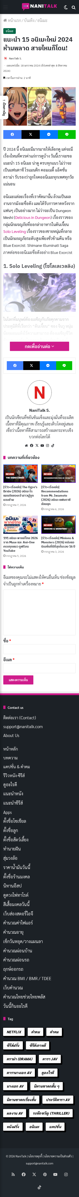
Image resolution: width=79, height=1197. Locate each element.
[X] (37, 445)
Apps (7, 812)
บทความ (10, 757)
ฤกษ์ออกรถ (13, 969)
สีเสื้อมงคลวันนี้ (16, 904)
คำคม (35, 1031)
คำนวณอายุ (13, 932)
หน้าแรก (14, 20)
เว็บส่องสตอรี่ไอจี (18, 913)
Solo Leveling (14, 231)
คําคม (54, 1031)
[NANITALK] (39, 7)
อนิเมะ (42, 20)
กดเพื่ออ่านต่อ (38, 346)
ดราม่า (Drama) (19, 1059)
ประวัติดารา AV (58, 1099)
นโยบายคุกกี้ (35, 1156)
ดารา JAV (49, 1059)
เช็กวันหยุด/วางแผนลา (23, 941)
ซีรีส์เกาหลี (37, 1045)
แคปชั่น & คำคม (16, 766)
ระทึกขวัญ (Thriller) (51, 1113)
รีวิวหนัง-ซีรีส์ (14, 775)
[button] (4, 107)
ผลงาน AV (15, 1113)
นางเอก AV (15, 1086)
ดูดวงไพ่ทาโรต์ (16, 895)
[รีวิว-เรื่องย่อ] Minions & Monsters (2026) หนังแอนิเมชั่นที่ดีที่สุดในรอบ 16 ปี (58, 542)
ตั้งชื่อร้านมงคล (16, 876)
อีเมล (8, 659)
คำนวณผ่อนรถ (16, 960)
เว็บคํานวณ (13, 987)
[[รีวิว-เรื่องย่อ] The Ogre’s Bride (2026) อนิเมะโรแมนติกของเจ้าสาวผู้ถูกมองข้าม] (20, 473)
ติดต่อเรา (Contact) (19, 717)
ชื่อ (7, 640)
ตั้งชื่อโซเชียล (14, 821)
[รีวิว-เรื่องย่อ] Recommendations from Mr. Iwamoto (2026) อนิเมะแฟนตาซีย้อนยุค (55, 495)
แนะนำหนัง (13, 793)
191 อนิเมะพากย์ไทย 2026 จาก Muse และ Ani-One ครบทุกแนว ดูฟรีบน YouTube (20, 544)
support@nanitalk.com (23, 726)
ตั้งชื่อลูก (10, 830)
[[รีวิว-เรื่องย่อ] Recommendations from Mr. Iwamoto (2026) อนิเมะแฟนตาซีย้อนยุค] (58, 473)
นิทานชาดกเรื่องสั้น (21, 1099)
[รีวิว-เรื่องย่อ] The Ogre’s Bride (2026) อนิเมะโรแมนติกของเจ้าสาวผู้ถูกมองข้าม (20, 493)
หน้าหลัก (10, 748)
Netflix (14, 1031)
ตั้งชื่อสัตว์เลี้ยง (16, 839)
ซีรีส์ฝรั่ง (13, 1045)
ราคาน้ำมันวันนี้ (16, 867)
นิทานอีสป (12, 886)
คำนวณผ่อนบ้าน (17, 950)
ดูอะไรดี (10, 784)
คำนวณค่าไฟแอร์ (18, 923)
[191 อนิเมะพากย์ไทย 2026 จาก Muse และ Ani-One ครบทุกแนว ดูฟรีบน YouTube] (20, 525)
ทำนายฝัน (12, 849)
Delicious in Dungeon (32, 217)
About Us (11, 735)
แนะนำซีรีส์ (13, 803)
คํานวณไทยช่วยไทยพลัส (24, 997)
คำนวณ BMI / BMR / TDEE (27, 978)
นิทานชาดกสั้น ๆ (46, 1086)
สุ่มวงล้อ (10, 858)
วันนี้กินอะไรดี (15, 1006)
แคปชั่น (55, 1126)
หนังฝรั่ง (13, 1126)
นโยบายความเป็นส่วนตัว (58, 1156)
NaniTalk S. (15, 58)
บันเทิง (29, 20)
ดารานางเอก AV (19, 1072)
